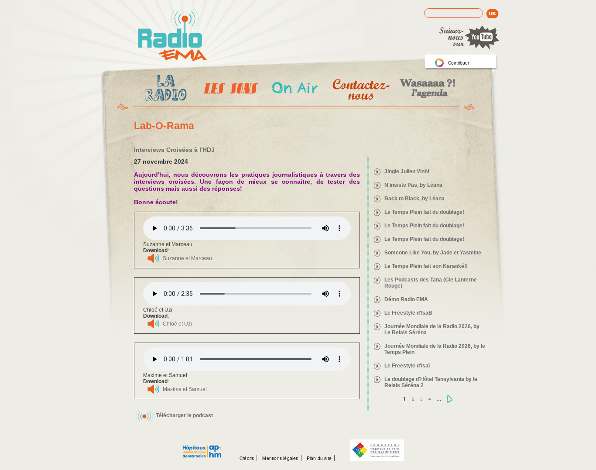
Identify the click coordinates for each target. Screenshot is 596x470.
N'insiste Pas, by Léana (413, 185)
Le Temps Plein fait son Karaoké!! (426, 266)
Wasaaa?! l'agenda (426, 89)
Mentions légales (280, 458)
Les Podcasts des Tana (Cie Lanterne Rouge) (430, 283)
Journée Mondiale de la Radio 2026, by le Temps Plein (434, 349)
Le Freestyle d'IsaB (408, 313)
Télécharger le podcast (184, 415)
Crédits (247, 458)
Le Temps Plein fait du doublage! (424, 212)
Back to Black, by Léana (414, 199)
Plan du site (319, 458)
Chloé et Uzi (177, 324)
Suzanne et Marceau (187, 258)
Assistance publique (202, 447)
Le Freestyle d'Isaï (407, 366)
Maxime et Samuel (185, 389)
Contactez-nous (360, 89)
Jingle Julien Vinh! (406, 171)
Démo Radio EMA (406, 299)
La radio (164, 89)
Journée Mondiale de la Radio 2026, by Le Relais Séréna (432, 329)
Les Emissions (229, 89)
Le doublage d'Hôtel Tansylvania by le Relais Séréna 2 (430, 382)
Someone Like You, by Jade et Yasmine (432, 253)
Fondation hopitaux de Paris (377, 450)
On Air (294, 89)
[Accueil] (172, 35)
